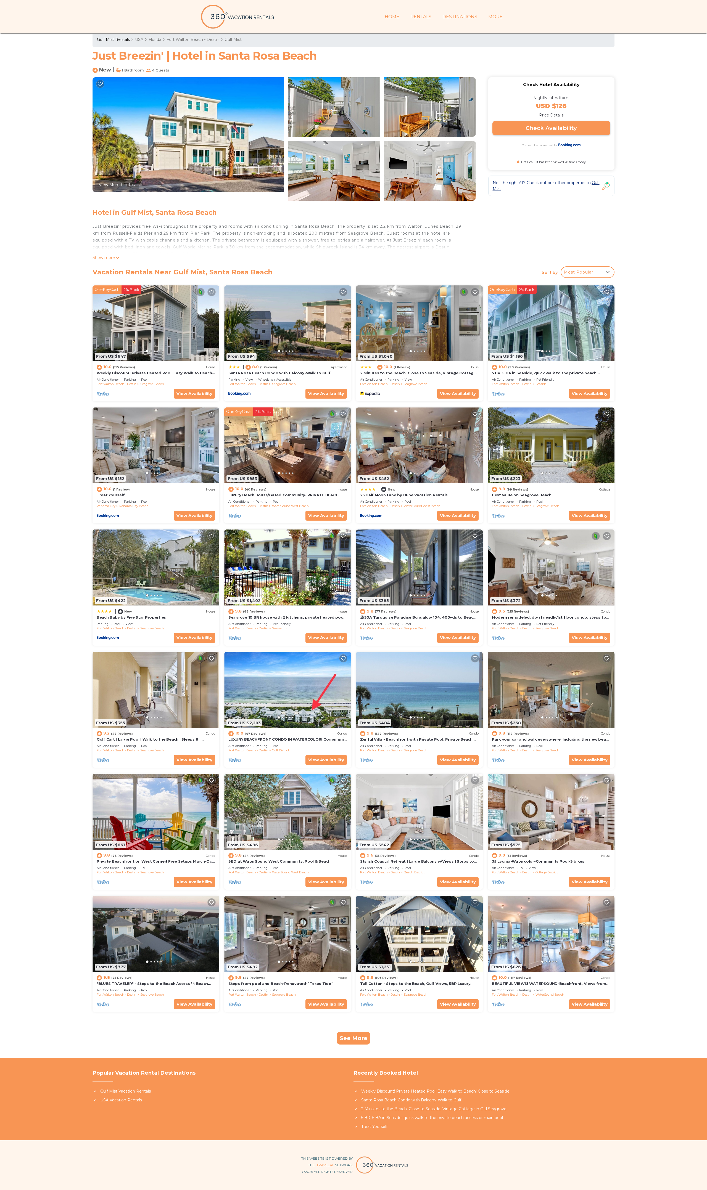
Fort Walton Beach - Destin (193, 39)
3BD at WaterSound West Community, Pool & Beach (279, 861)
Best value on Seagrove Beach (522, 495)
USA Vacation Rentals (121, 1100)
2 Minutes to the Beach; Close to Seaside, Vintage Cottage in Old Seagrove (433, 1108)
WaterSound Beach (549, 994)
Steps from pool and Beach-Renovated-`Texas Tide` (280, 983)
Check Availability (551, 128)
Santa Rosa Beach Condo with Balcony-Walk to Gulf (279, 373)
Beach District (414, 872)
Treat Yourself (111, 495)
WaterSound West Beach (290, 506)
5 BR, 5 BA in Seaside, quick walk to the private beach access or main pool (432, 1117)
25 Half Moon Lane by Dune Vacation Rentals (404, 495)
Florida (155, 39)
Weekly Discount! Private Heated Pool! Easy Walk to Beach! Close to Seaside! (435, 1091)
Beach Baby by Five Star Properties (131, 617)
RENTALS (420, 16)
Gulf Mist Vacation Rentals (125, 1091)
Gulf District (280, 750)
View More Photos (117, 184)
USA (139, 39)
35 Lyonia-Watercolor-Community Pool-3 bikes (538, 861)
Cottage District (546, 872)
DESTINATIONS (459, 16)
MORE (495, 16)
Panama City (106, 506)
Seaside (541, 384)
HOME (392, 16)
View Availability (194, 393)
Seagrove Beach (152, 384)
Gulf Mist (233, 39)
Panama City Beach (134, 506)
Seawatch (279, 628)
